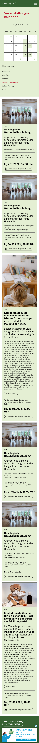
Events (4, 89)
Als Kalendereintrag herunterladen (19, 169)
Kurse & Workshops (10, 82)
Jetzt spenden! (26, 740)
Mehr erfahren (11, 393)
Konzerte (5, 79)
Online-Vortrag (8, 86)
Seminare (6, 71)
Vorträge (5, 75)
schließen (36, 726)
